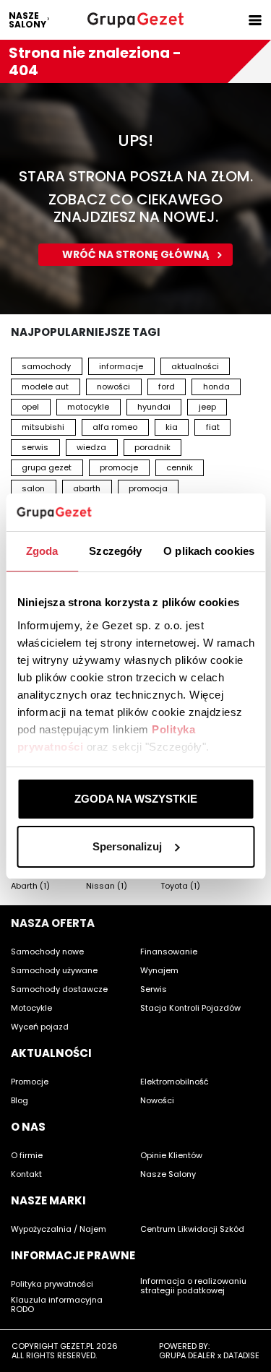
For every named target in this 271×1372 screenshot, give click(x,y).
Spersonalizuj (127, 846)
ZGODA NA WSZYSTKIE (135, 799)
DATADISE (241, 1355)
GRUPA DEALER (187, 1355)
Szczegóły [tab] (115, 551)
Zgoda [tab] (42, 551)
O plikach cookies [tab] (208, 551)
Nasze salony (27, 19)
